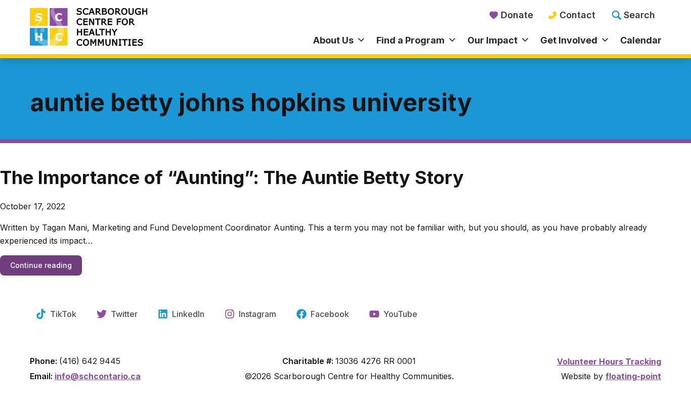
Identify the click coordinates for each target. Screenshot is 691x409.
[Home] (109, 28)
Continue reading (46, 264)
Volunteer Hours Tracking (609, 361)
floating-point (633, 376)
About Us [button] (333, 40)
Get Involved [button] (568, 40)
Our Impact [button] (492, 40)
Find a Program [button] (410, 40)
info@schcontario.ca (98, 376)
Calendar (641, 40)
